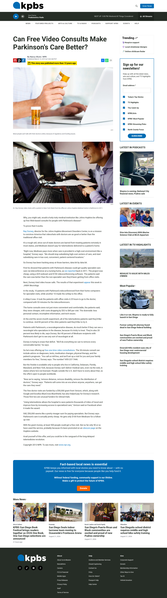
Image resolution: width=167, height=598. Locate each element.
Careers (60, 568)
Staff (59, 588)
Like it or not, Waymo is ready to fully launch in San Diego (137, 316)
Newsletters (61, 564)
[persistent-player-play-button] (16, 16)
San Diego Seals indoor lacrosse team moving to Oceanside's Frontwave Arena (65, 530)
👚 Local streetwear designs (134, 47)
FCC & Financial (62, 572)
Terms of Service (63, 592)
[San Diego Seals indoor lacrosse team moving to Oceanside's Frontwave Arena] (65, 512)
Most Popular (127, 285)
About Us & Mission (64, 560)
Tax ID (122, 576)
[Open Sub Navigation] (32, 23)
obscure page (89, 428)
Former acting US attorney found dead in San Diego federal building (135, 326)
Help (137, 23)
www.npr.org (64, 445)
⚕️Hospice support (130, 42)
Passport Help (94, 580)
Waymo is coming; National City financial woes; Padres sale (134, 192)
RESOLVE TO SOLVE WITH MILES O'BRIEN (135, 274)
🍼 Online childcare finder (133, 51)
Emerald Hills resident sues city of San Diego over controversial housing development (135, 350)
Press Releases (62, 580)
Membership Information (129, 568)
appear (87, 282)
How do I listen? (94, 576)
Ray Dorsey (28, 231)
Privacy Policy (62, 584)
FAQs (90, 572)
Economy (52, 524)
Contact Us (92, 568)
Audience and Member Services (99, 560)
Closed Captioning (95, 564)
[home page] (28, 6)
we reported (70, 271)
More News (19, 499)
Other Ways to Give (127, 572)
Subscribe (137, 136)
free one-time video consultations (60, 350)
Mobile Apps (61, 576)
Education (123, 524)
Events (126, 23)
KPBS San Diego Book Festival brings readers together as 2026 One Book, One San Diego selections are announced (29, 533)
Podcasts (96, 23)
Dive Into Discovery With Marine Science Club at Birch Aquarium (134, 233)
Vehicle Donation (126, 580)
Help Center (93, 584)
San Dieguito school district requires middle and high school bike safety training (136, 363)
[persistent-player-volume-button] (23, 16)
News (28, 23)
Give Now (147, 6)
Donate (83, 488)
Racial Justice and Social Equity (95, 524)
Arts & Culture (65, 23)
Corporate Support (126, 560)
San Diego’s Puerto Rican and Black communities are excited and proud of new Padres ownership (136, 337)
